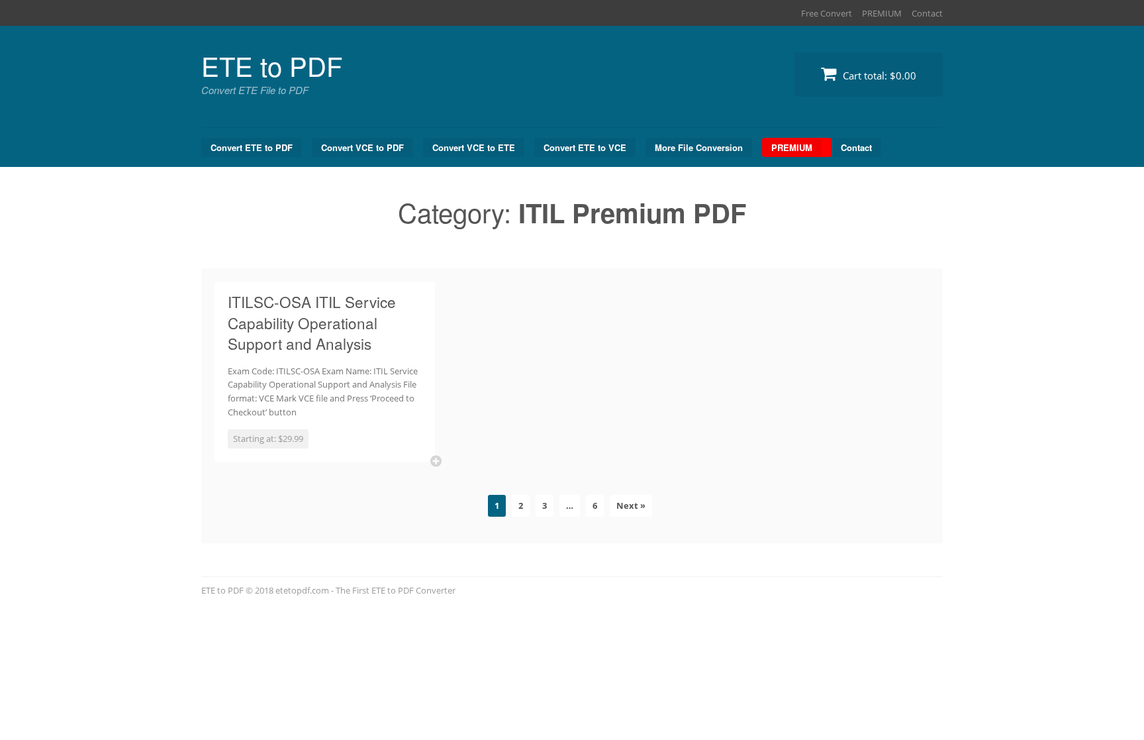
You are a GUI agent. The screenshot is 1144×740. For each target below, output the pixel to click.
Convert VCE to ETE (473, 147)
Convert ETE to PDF (252, 147)
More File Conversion (699, 147)
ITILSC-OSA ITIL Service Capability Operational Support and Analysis (312, 322)
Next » (630, 505)
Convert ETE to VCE (585, 147)
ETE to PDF (271, 65)
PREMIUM (882, 13)
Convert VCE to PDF (362, 147)
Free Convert (826, 13)
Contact (927, 13)
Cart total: (878, 75)
